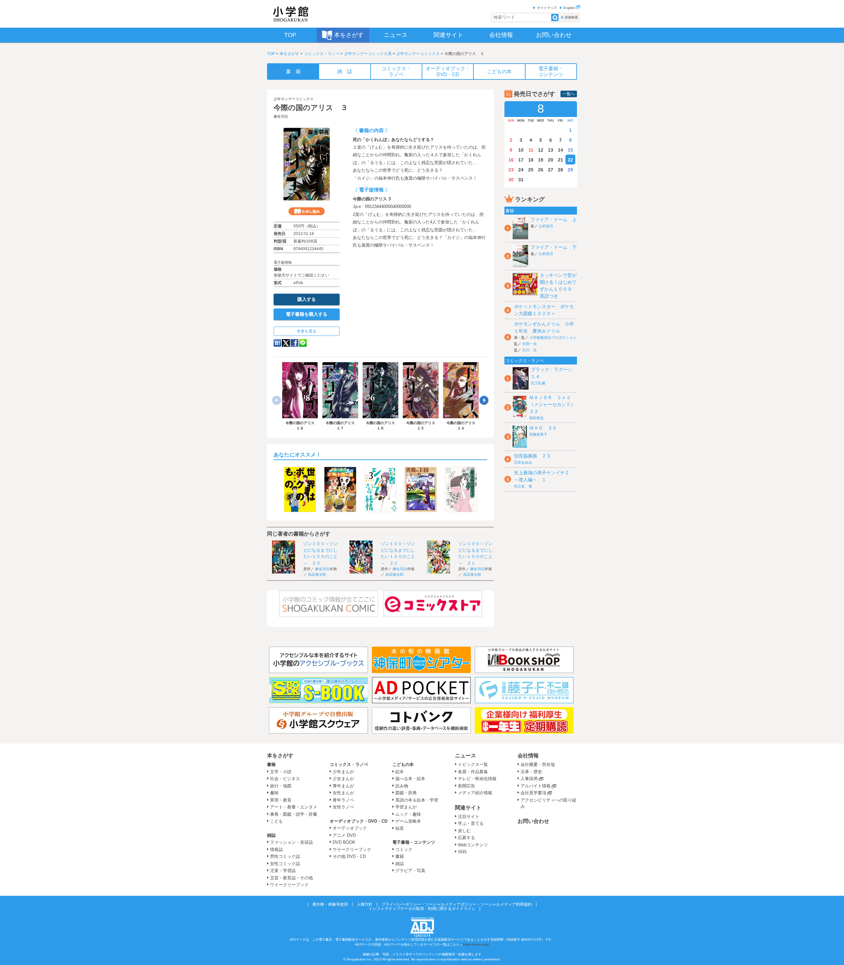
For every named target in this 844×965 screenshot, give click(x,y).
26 (540, 169)
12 (540, 150)
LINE (303, 343)
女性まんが (343, 792)
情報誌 (276, 849)
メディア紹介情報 (475, 792)
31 (521, 179)
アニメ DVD (344, 835)
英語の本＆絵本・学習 (416, 800)
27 (550, 169)
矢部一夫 (529, 344)
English (569, 8)
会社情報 (528, 755)
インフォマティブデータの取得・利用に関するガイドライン (422, 908)
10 (521, 150)
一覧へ (569, 94)
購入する (306, 299)
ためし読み (306, 211)
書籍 (271, 764)
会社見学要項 (533, 792)
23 (511, 169)
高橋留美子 (538, 434)
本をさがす (289, 53)
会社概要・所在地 (538, 764)
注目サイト (468, 816)
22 (570, 159)
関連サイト (468, 807)
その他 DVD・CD (349, 856)
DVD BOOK (344, 842)
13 (550, 150)
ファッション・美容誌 (291, 842)
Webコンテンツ (473, 844)
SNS (462, 851)
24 (521, 169)
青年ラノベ (343, 800)
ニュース (465, 755)
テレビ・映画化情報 (477, 778)
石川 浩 (529, 350)
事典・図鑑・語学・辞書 (293, 814)
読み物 (401, 785)
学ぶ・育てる (471, 823)
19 (540, 159)
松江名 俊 (523, 486)
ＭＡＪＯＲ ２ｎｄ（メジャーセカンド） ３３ (554, 404)
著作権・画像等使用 (330, 904)
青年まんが (343, 785)
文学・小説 (280, 771)
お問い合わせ (533, 821)
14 (560, 150)
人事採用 (529, 778)
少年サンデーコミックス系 (368, 53)
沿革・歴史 (531, 771)
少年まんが (343, 771)
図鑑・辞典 (406, 792)
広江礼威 (538, 383)
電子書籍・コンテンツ (413, 842)
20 (550, 159)
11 (530, 150)
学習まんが (408, 806)
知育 (399, 828)
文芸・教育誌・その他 (291, 877)
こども (276, 821)
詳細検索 (571, 17)
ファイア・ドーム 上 (553, 219)
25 (530, 169)
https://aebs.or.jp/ (476, 944)
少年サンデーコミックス (418, 53)
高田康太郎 (317, 574)
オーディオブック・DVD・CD (358, 821)
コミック (403, 849)
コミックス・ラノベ (322, 53)
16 (511, 159)
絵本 (399, 771)
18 (530, 159)
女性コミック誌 (285, 863)
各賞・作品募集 (473, 771)
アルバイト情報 (536, 785)
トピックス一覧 (473, 764)
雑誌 (271, 835)
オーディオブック (350, 828)
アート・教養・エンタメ (293, 806)
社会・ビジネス (285, 778)
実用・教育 (280, 800)
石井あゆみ (523, 462)
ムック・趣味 (408, 814)
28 (560, 169)
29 (570, 169)
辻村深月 (546, 226)
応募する (466, 837)
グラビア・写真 (410, 870)
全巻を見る (306, 331)
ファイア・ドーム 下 (553, 247)
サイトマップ (547, 8)
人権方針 (365, 904)
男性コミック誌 (285, 856)
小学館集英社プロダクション (553, 337)
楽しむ (464, 830)
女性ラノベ (343, 806)
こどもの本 (403, 764)
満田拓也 (536, 418)
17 (521, 159)
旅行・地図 (280, 785)
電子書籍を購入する (306, 314)
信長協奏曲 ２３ (532, 455)
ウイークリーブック (289, 884)
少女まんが (343, 778)
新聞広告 (466, 785)
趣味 (274, 792)
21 (560, 159)
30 (511, 179)
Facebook (294, 343)
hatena (277, 343)
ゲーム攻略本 (408, 821)
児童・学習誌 (283, 870)
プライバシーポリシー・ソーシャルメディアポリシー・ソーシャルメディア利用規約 (456, 904)
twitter (286, 343)
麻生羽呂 (281, 116)
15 (570, 150)
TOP (271, 53)
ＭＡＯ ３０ (543, 427)
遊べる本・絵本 (410, 778)
